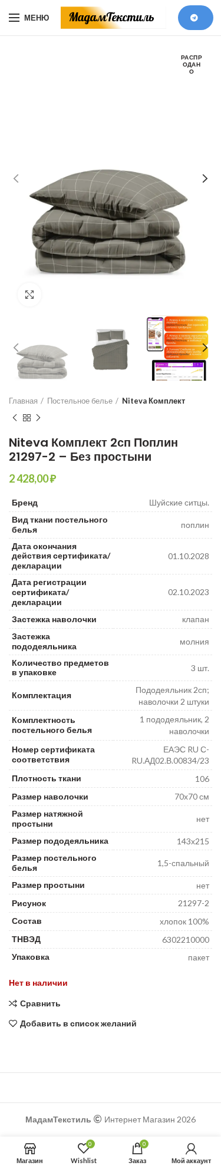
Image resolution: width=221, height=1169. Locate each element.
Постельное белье (80, 400)
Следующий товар (38, 418)
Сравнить (40, 1003)
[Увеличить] (29, 294)
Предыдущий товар (15, 418)
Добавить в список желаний (78, 1023)
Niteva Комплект (153, 400)
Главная (23, 400)
